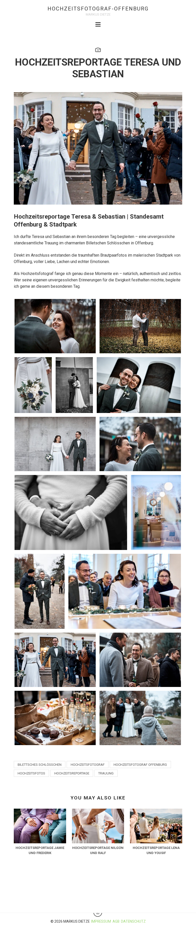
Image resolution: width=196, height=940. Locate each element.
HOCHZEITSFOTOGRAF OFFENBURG (140, 765)
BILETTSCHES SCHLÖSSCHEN (40, 765)
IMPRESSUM (101, 921)
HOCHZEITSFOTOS (31, 773)
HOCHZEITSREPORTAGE (71, 773)
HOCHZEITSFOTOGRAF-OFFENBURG (98, 9)
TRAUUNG (106, 773)
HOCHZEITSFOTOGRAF (88, 765)
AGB (116, 921)
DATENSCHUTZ (133, 921)
